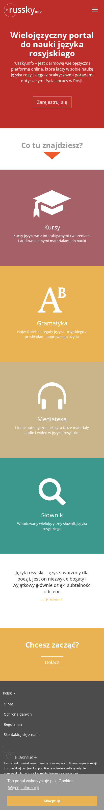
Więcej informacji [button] (23, 788)
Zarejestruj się (52, 102)
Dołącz (52, 662)
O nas (9, 704)
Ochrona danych (18, 714)
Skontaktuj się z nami (22, 734)
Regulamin (13, 724)
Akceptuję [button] (52, 801)
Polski (8, 693)
